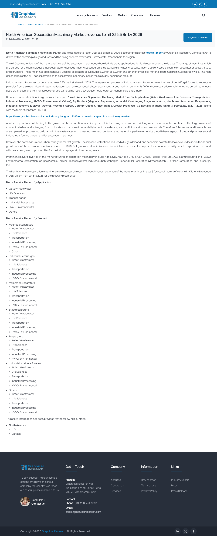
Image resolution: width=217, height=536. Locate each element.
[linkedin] (194, 4)
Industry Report (180, 480)
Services (116, 491)
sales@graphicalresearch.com (29, 4)
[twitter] (199, 4)
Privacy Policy (149, 491)
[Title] (204, 16)
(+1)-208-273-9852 (60, 4)
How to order (148, 480)
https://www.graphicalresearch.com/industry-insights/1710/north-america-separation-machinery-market (68, 116)
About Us (116, 480)
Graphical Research (53, 531)
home (21, 25)
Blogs (174, 485)
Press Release (179, 491)
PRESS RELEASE (35, 25)
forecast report (154, 52)
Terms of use (148, 485)
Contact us (38, 503)
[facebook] (204, 4)
